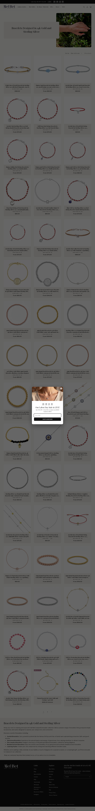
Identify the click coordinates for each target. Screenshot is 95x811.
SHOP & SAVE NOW (47, 419)
